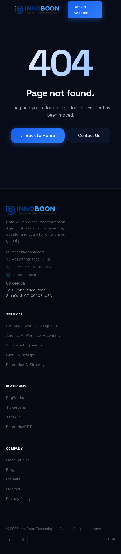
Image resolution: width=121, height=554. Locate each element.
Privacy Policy (18, 498)
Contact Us (89, 135)
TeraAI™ (13, 417)
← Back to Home (37, 135)
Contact (13, 489)
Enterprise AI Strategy (25, 364)
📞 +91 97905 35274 (29, 259)
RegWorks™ (16, 397)
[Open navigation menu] (109, 10)
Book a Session (80, 10)
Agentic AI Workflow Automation (34, 335)
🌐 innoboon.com (21, 275)
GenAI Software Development (32, 325)
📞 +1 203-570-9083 (29, 267)
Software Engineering (25, 345)
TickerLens (16, 407)
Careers (13, 479)
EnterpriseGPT (19, 426)
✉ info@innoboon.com (25, 252)
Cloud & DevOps (20, 354)
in (10, 539)
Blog (10, 469)
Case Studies (18, 460)
